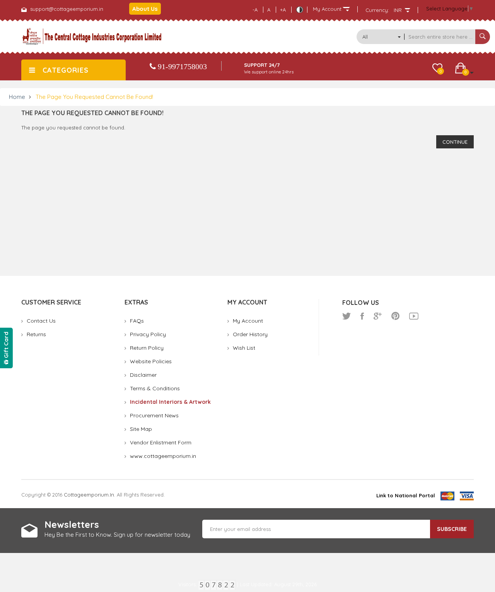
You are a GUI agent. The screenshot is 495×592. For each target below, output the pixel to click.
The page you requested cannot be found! (94, 96)
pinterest (395, 316)
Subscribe (452, 529)
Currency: (377, 10)
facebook (362, 316)
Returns (36, 334)
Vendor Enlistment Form (160, 442)
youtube (413, 316)
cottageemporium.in (89, 495)
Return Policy (147, 347)
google (378, 316)
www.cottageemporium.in (163, 456)
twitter (346, 316)
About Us (145, 8)
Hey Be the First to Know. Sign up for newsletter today (117, 534)
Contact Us (41, 320)
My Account (248, 320)
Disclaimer (143, 374)
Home (17, 96)
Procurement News (154, 415)
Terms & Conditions (155, 388)
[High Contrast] (299, 10)
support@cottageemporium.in (66, 9)
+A (283, 10)
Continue (455, 142)
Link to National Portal (405, 495)
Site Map (141, 428)
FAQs (137, 320)
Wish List (244, 347)
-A (255, 10)
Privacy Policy (148, 334)
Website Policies (151, 361)
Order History (250, 334)
